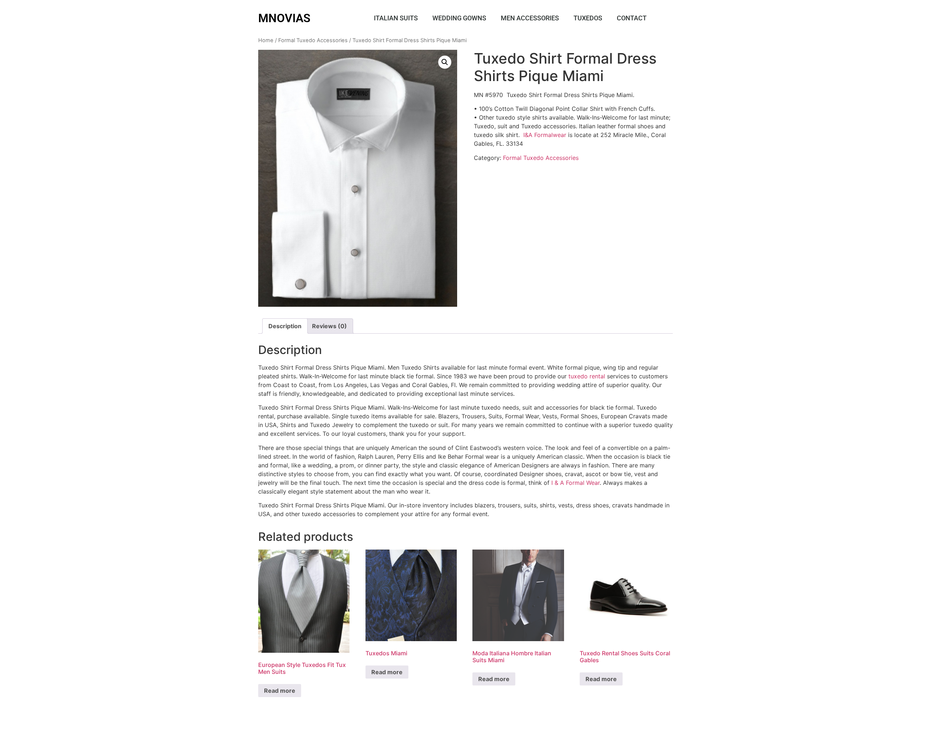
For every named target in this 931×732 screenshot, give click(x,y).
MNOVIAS (284, 18)
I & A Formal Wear (575, 482)
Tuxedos (588, 18)
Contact (632, 18)
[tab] (285, 326)
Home (265, 40)
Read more (279, 690)
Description (284, 326)
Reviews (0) (329, 326)
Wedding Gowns (459, 18)
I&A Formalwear (544, 134)
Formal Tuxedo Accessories (313, 40)
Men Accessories (530, 18)
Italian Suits (396, 18)
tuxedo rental (586, 376)
